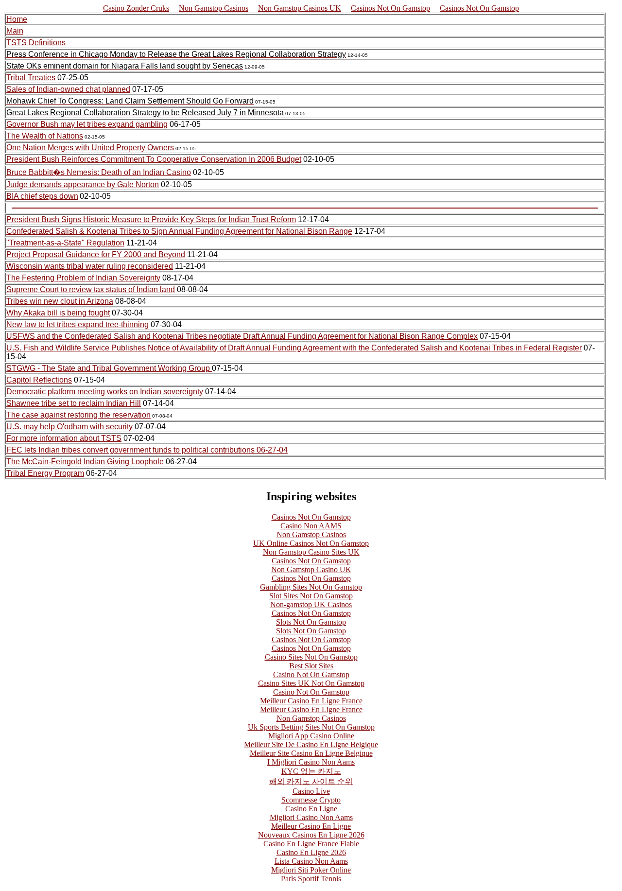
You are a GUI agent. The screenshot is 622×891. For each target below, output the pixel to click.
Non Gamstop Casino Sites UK (311, 552)
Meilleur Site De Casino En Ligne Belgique (311, 744)
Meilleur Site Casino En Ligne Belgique (311, 753)
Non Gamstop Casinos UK (299, 8)
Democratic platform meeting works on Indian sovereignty (104, 391)
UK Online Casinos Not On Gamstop (311, 543)
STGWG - (24, 368)
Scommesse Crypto (311, 800)
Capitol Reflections (39, 380)
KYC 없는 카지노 (311, 771)
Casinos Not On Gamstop (390, 8)
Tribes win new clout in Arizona (59, 301)
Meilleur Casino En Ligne (311, 826)
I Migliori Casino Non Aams (311, 762)
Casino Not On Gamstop (311, 674)
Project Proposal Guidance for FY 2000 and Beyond (95, 254)
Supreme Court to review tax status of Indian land (90, 289)
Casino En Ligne (311, 808)
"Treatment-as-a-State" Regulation (65, 243)
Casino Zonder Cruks (136, 8)
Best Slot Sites (311, 666)
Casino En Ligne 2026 (311, 852)
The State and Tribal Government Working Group (127, 368)
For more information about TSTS (63, 438)
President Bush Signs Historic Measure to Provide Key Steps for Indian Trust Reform (151, 219)
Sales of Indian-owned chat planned (68, 89)
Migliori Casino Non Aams (311, 817)
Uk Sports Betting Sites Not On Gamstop (311, 727)
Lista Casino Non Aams (311, 861)
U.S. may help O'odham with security (69, 426)
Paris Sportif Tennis (311, 878)
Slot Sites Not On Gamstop (311, 596)
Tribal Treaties (30, 77)
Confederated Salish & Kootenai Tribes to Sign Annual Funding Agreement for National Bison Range (179, 231)
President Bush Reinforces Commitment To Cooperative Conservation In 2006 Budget (153, 159)
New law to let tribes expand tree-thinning (77, 324)
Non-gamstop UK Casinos (311, 604)
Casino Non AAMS (311, 526)
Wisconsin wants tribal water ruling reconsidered (89, 266)
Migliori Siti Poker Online (311, 870)
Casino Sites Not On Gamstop (311, 657)
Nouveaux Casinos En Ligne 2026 (311, 835)
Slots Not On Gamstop (311, 622)
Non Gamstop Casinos (213, 8)
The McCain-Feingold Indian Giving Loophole (85, 461)
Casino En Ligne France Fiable (311, 843)
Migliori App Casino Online (311, 736)
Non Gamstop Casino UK (311, 569)
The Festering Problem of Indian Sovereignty (83, 278)
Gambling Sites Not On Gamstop (311, 587)
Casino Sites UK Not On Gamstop (311, 683)
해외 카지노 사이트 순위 (311, 781)
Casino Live (311, 791)
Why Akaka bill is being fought (58, 313)
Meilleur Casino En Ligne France (311, 701)
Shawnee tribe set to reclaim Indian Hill (73, 403)
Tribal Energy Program (45, 473)
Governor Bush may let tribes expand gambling (87, 124)
